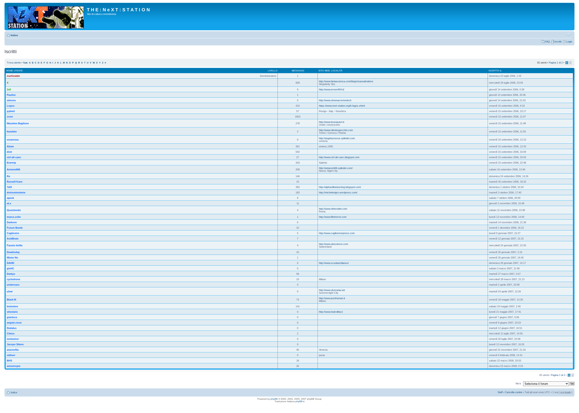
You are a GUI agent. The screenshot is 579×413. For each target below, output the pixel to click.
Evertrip (11, 162)
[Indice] (46, 16)
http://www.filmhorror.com (332, 217)
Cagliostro (13, 233)
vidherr (11, 355)
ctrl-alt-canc (14, 157)
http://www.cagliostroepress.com (337, 233)
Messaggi (298, 70)
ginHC (10, 268)
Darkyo (11, 273)
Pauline (11, 95)
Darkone (12, 222)
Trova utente (14, 62)
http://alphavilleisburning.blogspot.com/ (340, 187)
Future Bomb (15, 227)
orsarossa (13, 139)
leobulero (12, 306)
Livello (273, 70)
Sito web (324, 70)
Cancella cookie (513, 392)
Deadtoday (13, 252)
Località (336, 70)
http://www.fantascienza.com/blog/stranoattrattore (346, 81)
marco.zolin (14, 217)
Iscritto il (495, 70)
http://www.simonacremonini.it (335, 100)
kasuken (12, 131)
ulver (10, 291)
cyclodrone (13, 279)
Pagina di (556, 62)
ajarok (10, 198)
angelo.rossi (14, 322)
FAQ (547, 41)
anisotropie (13, 366)
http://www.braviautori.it (331, 122)
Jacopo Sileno (15, 344)
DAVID (10, 263)
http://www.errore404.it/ (331, 89)
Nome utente (14, 70)
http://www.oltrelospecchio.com (336, 130)
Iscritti (558, 41)
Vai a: (518, 383)
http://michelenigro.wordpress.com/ (338, 192)
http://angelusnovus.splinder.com (337, 138)
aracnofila (13, 349)
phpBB (274, 399)
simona (11, 100)
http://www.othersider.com (333, 208)
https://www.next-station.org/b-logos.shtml (342, 105)
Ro (8, 176)
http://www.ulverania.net (332, 290)
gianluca (12, 317)
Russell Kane (14, 181)
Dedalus (12, 328)
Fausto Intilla (14, 245)
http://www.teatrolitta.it (331, 311)
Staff (500, 392)
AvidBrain (13, 238)
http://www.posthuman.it (332, 298)
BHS (9, 360)
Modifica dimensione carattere (569, 34)
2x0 (9, 89)
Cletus (10, 333)
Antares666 (13, 169)
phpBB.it (299, 401)
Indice (14, 35)
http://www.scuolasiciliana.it (334, 263)
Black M (11, 299)
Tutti (25, 62)
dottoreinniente (16, 192)
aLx (9, 203)
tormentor (13, 339)
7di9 (9, 187)
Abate (10, 146)
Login (569, 41)
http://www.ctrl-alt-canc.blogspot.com (339, 157)
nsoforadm (13, 76)
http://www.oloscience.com (333, 244)
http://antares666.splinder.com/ (336, 168)
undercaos (13, 284)
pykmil (11, 111)
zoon (10, 116)
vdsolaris (12, 311)
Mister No (12, 257)
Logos (10, 105)
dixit (9, 151)
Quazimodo (14, 210)
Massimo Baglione (18, 123)
